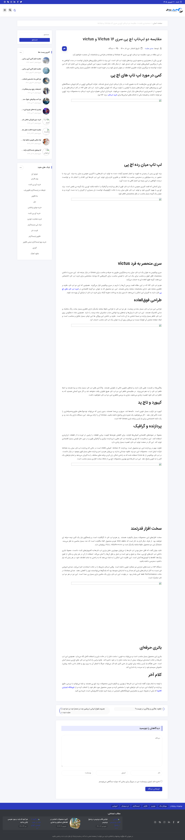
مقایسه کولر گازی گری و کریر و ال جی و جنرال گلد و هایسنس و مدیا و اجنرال (31, 58)
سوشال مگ (163, 806)
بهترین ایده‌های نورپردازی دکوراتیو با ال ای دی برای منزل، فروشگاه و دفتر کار (31, 109)
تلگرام (145, 806)
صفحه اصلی (157, 23)
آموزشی (114, 806)
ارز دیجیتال (125, 806)
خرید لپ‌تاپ (112, 95)
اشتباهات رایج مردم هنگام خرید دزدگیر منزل (31, 89)
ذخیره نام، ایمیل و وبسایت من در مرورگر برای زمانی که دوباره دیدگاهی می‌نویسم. (129, 781)
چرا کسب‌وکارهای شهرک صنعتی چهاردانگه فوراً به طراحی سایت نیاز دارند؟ (31, 99)
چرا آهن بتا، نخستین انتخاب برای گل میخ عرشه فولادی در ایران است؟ (31, 79)
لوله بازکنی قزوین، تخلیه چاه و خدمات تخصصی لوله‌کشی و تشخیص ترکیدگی (31, 140)
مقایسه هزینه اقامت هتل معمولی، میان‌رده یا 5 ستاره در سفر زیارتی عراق (31, 130)
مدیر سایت (149, 48)
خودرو (153, 806)
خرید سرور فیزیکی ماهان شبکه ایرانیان (31, 119)
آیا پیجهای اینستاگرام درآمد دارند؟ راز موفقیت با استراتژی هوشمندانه (31, 150)
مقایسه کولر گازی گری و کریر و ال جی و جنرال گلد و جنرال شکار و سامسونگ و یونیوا (31, 69)
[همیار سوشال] (174, 10)
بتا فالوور (35, 196)
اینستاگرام (136, 806)
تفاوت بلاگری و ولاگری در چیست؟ (148, 709)
